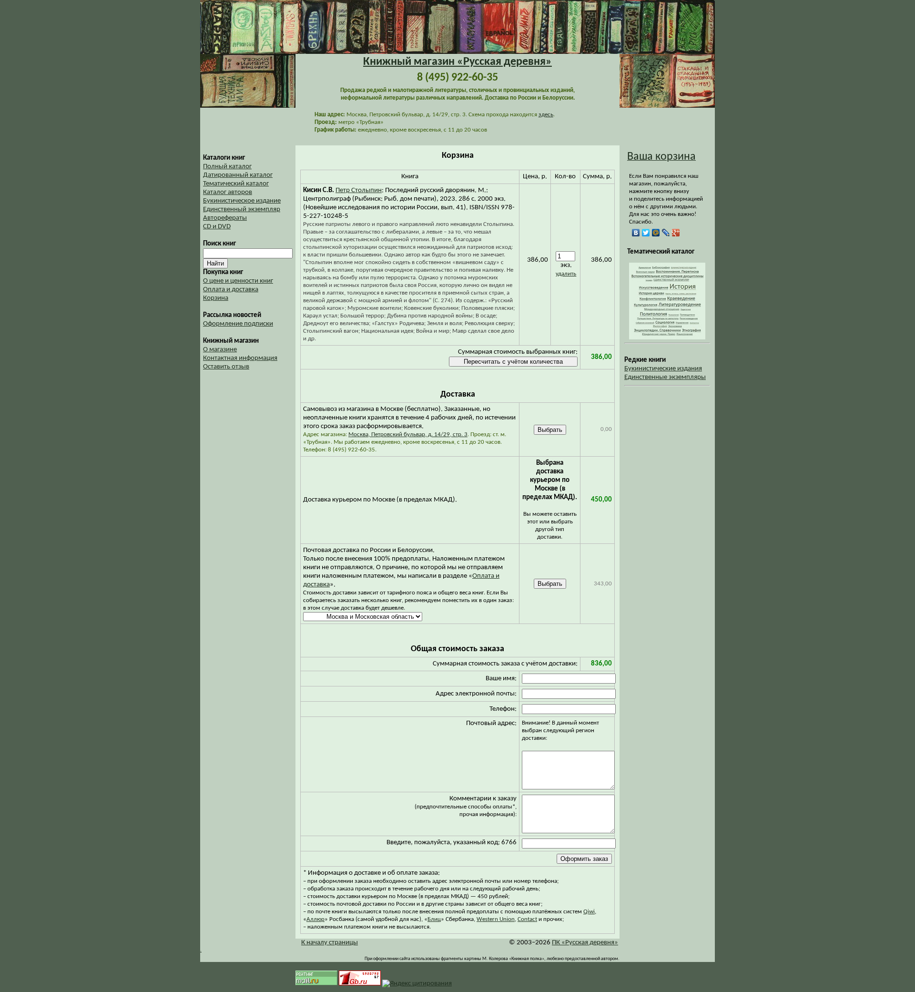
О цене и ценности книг (238, 281)
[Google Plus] (676, 232)
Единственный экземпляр (241, 209)
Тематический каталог (236, 183)
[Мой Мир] (656, 232)
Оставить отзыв (226, 366)
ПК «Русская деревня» (585, 942)
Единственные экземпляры (665, 377)
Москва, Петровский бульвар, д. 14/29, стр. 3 (408, 434)
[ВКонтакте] (636, 232)
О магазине (220, 349)
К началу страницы (329, 942)
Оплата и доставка (230, 289)
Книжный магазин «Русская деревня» (457, 62)
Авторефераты (225, 218)
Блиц (434, 919)
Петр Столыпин (359, 190)
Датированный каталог (238, 175)
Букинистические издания (663, 368)
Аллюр (315, 919)
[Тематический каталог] (667, 337)
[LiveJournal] (666, 232)
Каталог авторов (227, 192)
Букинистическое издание (242, 201)
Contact (527, 919)
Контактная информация (240, 358)
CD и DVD (217, 226)
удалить (566, 274)
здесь (546, 115)
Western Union (496, 919)
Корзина (215, 298)
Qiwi (589, 912)
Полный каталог (227, 166)
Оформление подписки (238, 323)
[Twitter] (646, 232)
